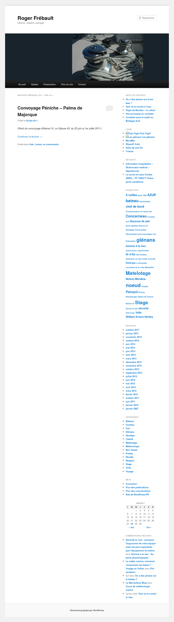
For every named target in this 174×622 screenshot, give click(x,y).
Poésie (129, 453)
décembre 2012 (134, 362)
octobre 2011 (132, 397)
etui (154, 234)
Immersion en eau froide (136, 259)
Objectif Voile (133, 144)
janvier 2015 (132, 333)
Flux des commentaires (138, 490)
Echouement (140, 229)
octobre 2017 (132, 329)
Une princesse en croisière (140, 113)
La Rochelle (141, 263)
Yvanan (130, 151)
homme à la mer (136, 246)
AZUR (151, 195)
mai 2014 (130, 347)
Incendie (151, 259)
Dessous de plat (140, 221)
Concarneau (136, 216)
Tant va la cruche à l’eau (138, 106)
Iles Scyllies (141, 254)
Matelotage (138, 272)
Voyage (129, 471)
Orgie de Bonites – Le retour (140, 110)
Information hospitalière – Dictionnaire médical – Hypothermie (139, 167)
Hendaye (130, 435)
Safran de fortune (145, 296)
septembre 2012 (134, 372)
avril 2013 (131, 354)
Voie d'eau (130, 313)
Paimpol (132, 291)
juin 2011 (130, 401)
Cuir (128, 428)
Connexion (131, 483)
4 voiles (131, 195)
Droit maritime (132, 225)
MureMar (130, 140)
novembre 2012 (134, 365)
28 (132, 523)
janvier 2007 (132, 408)
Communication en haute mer (139, 211)
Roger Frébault (36, 17)
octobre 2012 (132, 369)
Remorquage (131, 296)
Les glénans (148, 137)
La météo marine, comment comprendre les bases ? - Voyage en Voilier (140, 565)
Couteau (151, 216)
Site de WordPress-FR (137, 494)
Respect (130, 460)
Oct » (149, 527)
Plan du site (67, 84)
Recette (129, 457)
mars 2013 (131, 358)
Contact (82, 84)
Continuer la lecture (30, 136)
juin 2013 (130, 351)
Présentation (49, 84)
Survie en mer (132, 308)
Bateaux (130, 421)
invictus (131, 263)
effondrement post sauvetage (139, 234)
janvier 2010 (132, 405)
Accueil (22, 84)
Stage (141, 302)
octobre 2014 (132, 340)
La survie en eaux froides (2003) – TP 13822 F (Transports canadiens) (140, 178)
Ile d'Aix (131, 254)
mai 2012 (130, 383)
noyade (144, 286)
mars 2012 (131, 390)
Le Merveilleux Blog (136, 582)
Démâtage (130, 229)
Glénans (130, 431)
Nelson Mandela (136, 279)
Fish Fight (145, 133)
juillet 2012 (131, 376)
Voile (31, 144)
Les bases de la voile (135, 267)
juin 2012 (130, 379)
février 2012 (132, 394)
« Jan (131, 527)
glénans (145, 239)
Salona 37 (130, 303)
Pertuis (141, 292)
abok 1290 (142, 195)
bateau (132, 200)
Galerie (34, 84)
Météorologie (133, 446)
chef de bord (135, 206)
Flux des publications (137, 487)
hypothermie (143, 250)
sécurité (143, 308)
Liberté (129, 439)
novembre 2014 (134, 337)
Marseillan (149, 267)
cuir (127, 221)
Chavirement (144, 201)
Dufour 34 (143, 225)
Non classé (131, 449)
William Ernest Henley (139, 317)
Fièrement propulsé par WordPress (87, 610)
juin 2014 (130, 344)
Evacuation (131, 241)
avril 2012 (131, 387)
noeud (133, 285)
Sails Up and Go (134, 147)
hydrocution (131, 250)
